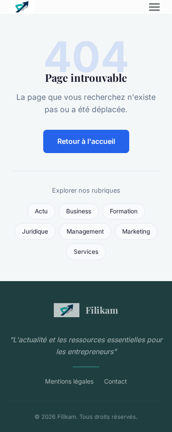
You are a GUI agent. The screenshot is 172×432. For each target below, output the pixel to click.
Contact (115, 381)
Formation (124, 211)
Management (85, 231)
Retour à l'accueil (86, 141)
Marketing (136, 231)
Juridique (35, 231)
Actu (41, 211)
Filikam (102, 310)
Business (78, 211)
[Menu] (154, 7)
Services (86, 251)
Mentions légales (69, 381)
